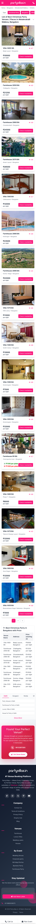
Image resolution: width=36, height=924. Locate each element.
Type (4, 12)
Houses (18, 843)
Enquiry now (18, 818)
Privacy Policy (18, 814)
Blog (18, 821)
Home (3, 8)
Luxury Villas (18, 837)
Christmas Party (14, 12)
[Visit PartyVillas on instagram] (12, 796)
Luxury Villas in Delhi (8, 709)
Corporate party (18, 859)
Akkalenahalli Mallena (21, 8)
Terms (21, 912)
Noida (26, 696)
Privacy (15, 912)
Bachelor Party (18, 866)
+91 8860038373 (9, 903)
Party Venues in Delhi (8, 701)
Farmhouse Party (18, 869)
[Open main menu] (2, 2)
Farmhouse (18, 833)
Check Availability (25, 56)
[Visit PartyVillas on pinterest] (24, 796)
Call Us (10, 922)
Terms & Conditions (18, 811)
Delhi (5, 696)
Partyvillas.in (14, 909)
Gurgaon (16, 696)
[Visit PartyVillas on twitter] (18, 796)
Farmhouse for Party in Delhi (10, 705)
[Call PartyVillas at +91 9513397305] (34, 3)
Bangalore (10, 8)
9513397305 (20, 747)
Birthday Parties (18, 862)
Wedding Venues (18, 855)
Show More (18, 718)
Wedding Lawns (18, 840)
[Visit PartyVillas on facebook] (7, 796)
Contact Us (18, 808)
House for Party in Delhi (9, 713)
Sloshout (14, 785)
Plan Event (28, 922)
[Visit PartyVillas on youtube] (29, 796)
